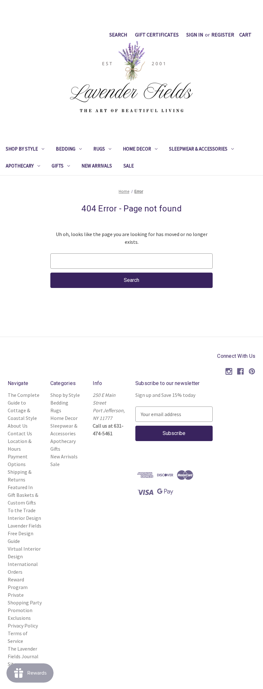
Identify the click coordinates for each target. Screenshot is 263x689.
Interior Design (24, 518)
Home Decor (137, 149)
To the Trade (22, 510)
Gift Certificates (157, 34)
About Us (18, 425)
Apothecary (20, 166)
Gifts (58, 166)
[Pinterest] (252, 371)
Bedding (65, 149)
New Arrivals (96, 166)
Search (118, 34)
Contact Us (20, 433)
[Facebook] (240, 371)
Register (222, 34)
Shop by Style (22, 149)
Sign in (194, 34)
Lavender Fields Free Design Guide (24, 533)
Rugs (99, 149)
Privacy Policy (23, 625)
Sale (128, 166)
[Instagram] (228, 371)
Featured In (20, 487)
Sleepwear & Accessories (198, 149)
